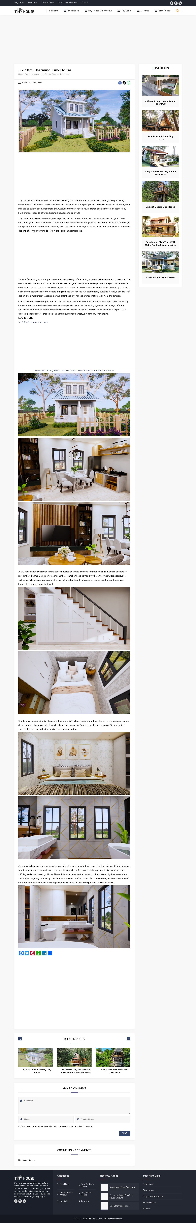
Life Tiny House (95, 1218)
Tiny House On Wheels (34, 74)
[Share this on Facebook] (120, 83)
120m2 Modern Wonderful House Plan (114, 1071)
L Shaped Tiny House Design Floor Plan (160, 102)
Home (20, 74)
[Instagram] (176, 3)
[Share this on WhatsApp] (128, 83)
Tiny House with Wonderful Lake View (75, 1071)
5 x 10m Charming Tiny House (33, 322)
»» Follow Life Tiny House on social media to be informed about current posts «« (74, 370)
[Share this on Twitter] (124, 83)
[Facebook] (171, 3)
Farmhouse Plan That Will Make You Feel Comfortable (160, 243)
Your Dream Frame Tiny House (160, 138)
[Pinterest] (180, 3)
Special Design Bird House (160, 206)
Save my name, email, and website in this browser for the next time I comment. (57, 1126)
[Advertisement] (98, 39)
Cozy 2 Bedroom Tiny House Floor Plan (160, 173)
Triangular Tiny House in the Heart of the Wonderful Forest (37, 1071)
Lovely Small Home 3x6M (160, 277)
